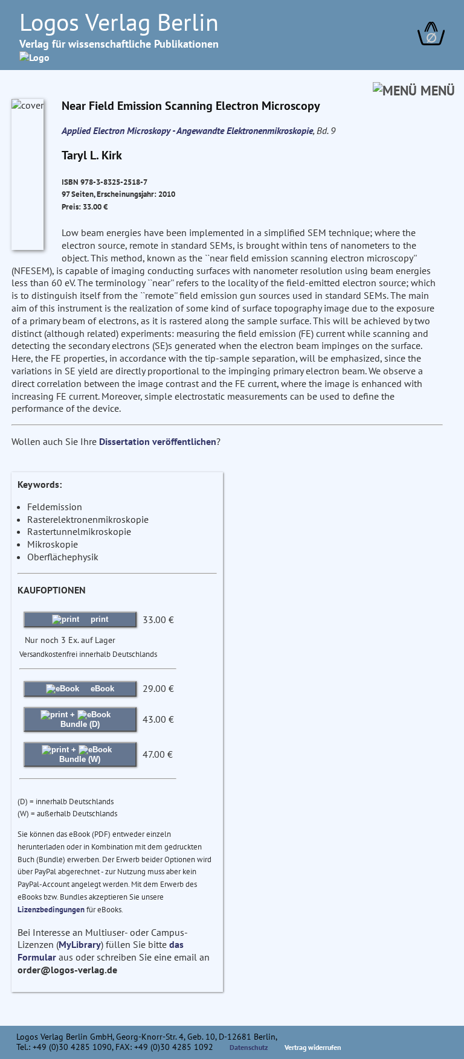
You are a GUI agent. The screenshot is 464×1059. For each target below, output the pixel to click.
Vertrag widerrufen (313, 1047)
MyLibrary (80, 944)
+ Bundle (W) (79, 754)
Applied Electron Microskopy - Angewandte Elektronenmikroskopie (187, 130)
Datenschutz (249, 1047)
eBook (101, 688)
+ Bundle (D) (80, 719)
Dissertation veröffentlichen (157, 441)
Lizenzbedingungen (51, 909)
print (98, 619)
